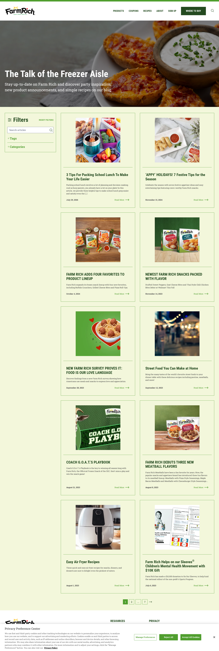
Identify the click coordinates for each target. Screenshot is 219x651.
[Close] (214, 637)
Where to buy (193, 11)
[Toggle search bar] (212, 10)
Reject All (168, 637)
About (159, 11)
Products (118, 11)
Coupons (134, 11)
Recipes (147, 11)
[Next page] (150, 602)
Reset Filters (46, 120)
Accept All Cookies (191, 637)
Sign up (172, 11)
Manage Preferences (145, 637)
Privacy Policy (51, 648)
